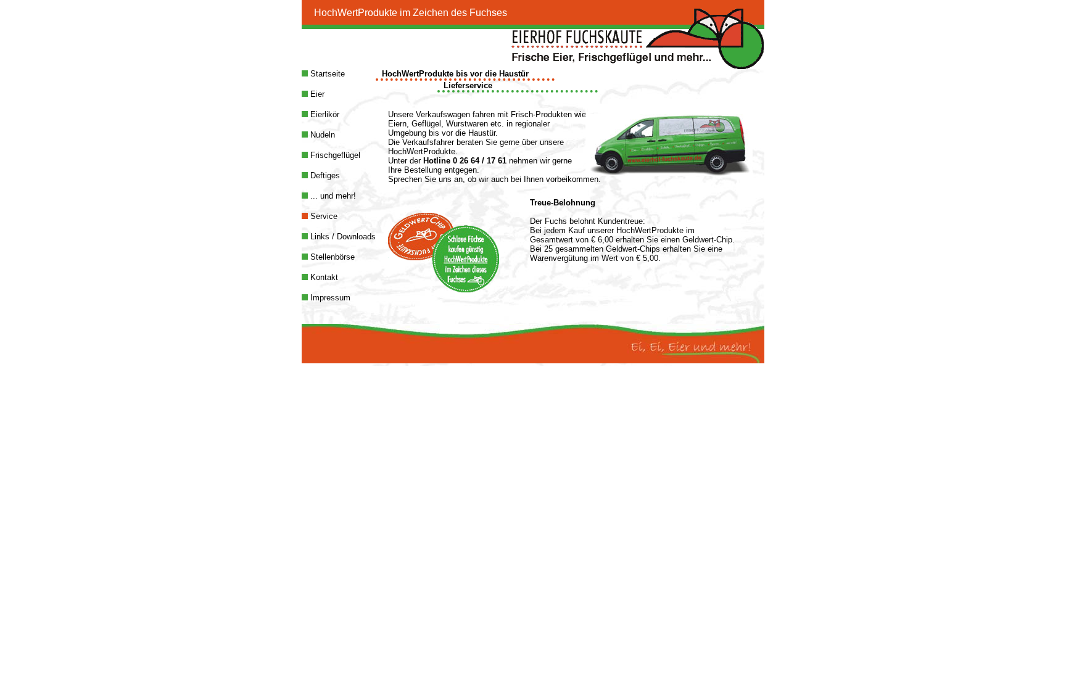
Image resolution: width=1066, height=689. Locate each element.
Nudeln (321, 134)
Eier (316, 94)
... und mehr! (332, 195)
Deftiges (324, 175)
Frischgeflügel (334, 155)
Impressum (329, 297)
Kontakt (323, 277)
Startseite (326, 73)
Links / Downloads (342, 236)
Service (322, 216)
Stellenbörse (331, 257)
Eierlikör (323, 114)
